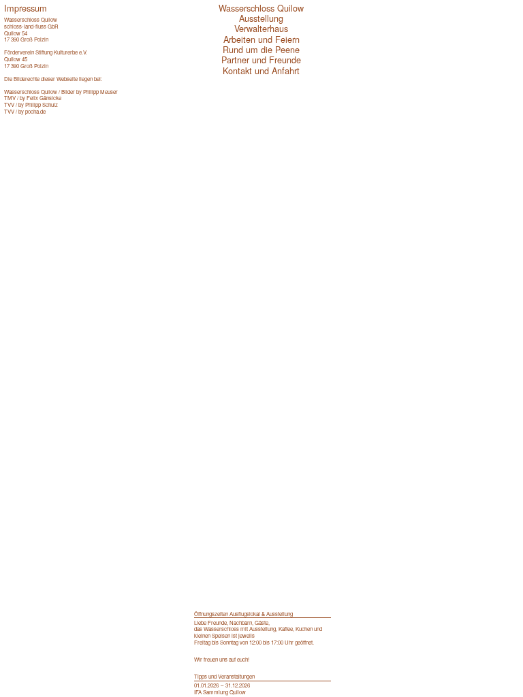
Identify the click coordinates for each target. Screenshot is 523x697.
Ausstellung (261, 18)
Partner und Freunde (261, 59)
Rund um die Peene (261, 49)
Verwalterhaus (261, 28)
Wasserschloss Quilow (261, 7)
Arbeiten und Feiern (261, 39)
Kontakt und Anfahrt (261, 70)
